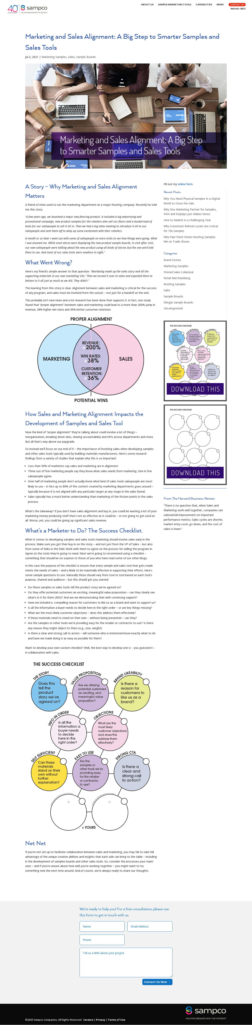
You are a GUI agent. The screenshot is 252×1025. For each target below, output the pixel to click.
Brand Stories (172, 260)
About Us (147, 4)
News (220, 4)
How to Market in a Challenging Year (187, 220)
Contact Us (237, 4)
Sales (71, 57)
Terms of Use (116, 1019)
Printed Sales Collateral (178, 272)
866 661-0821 (238, 8)
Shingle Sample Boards (178, 302)
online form (185, 184)
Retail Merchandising (177, 278)
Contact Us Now (155, 982)
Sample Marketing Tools (174, 4)
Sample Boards (86, 57)
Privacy (100, 1019)
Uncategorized (173, 308)
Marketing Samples (54, 57)
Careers (88, 1019)
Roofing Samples (175, 284)
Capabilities (204, 4)
